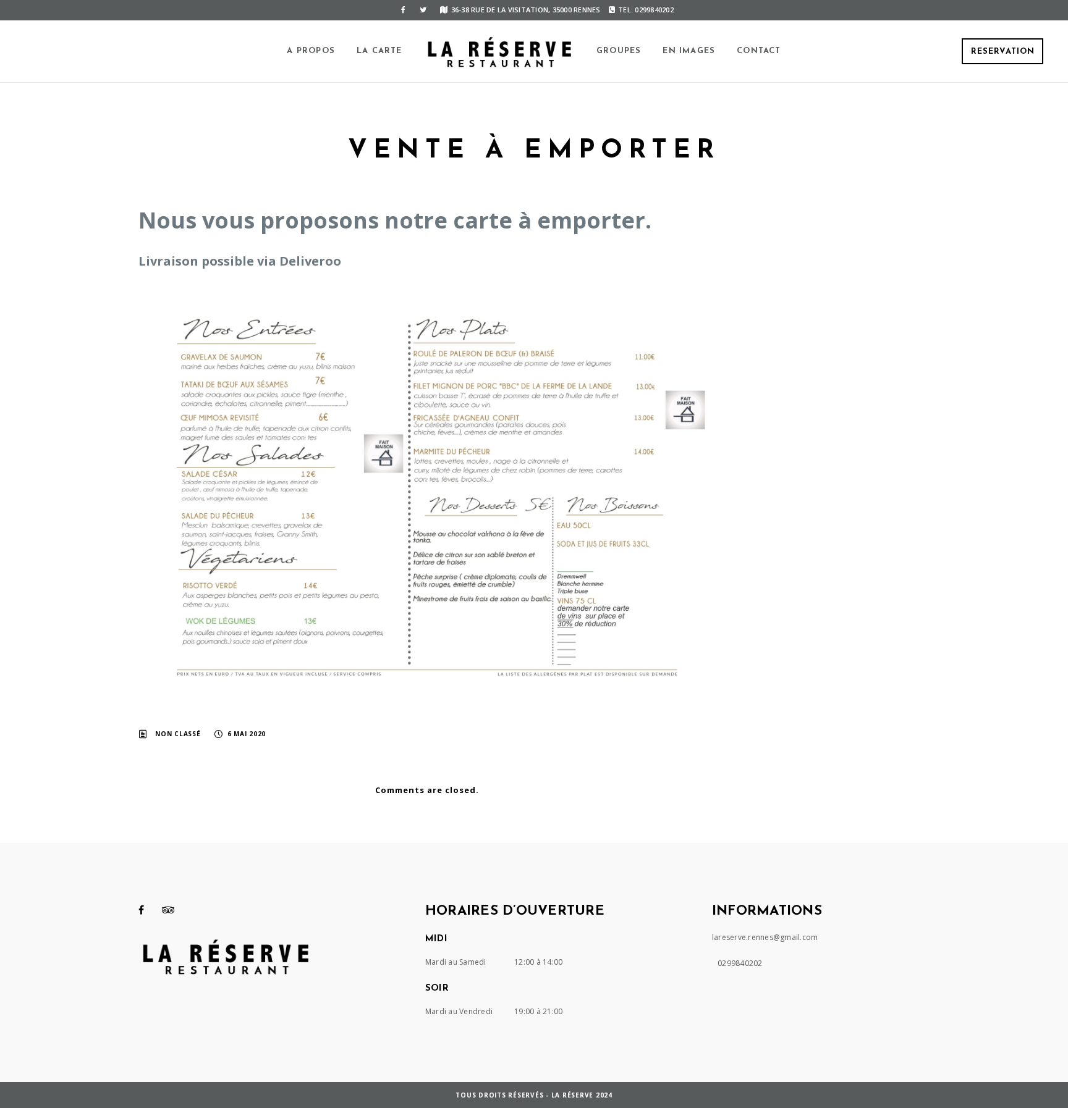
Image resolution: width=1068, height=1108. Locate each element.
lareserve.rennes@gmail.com (765, 937)
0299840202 (740, 963)
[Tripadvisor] (168, 910)
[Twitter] (423, 10)
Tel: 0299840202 (646, 9)
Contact (759, 51)
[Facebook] (403, 10)
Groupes (618, 51)
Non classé (178, 733)
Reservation (1003, 52)
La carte (379, 51)
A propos (311, 51)
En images (689, 51)
